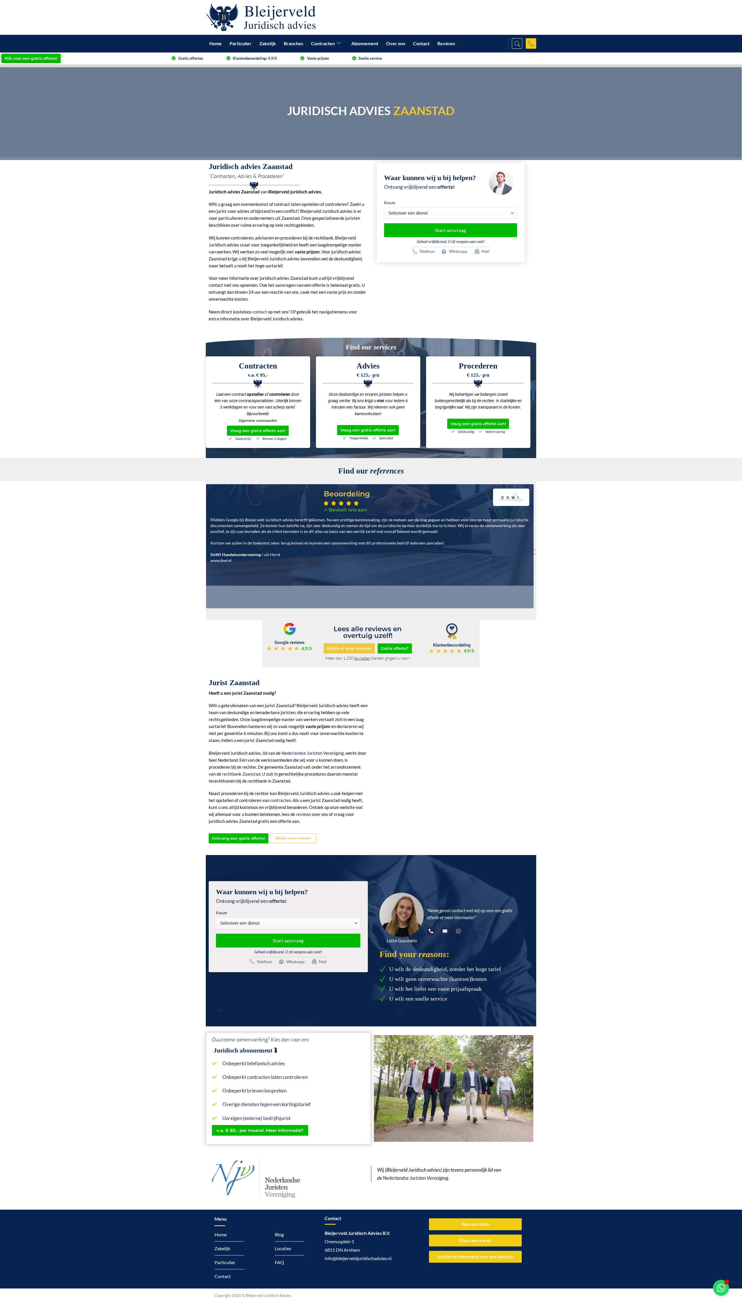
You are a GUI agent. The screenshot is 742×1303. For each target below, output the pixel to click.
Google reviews (289, 642)
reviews (303, 814)
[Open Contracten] (340, 43)
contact (259, 311)
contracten (280, 800)
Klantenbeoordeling (452, 645)
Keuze (389, 202)
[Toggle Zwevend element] (721, 1288)
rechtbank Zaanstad (241, 773)
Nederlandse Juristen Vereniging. (416, 1178)
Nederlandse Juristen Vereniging (312, 753)
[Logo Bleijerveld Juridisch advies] (261, 17)
